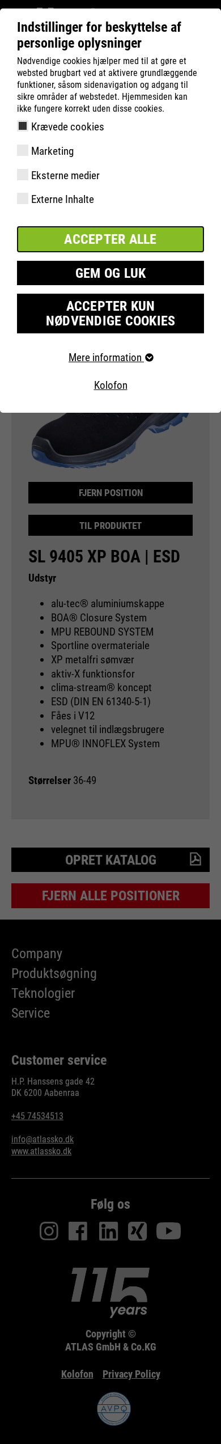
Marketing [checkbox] (52, 151)
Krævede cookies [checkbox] (67, 126)
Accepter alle (110, 239)
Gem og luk (110, 273)
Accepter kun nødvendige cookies (111, 313)
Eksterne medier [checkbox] (65, 175)
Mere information (106, 357)
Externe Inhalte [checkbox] (62, 199)
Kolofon (111, 385)
